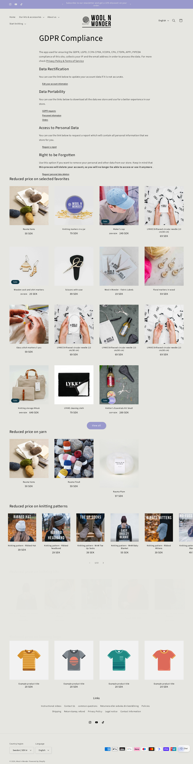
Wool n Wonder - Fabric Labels (119, 289)
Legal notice (111, 711)
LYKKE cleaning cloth (74, 408)
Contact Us (69, 706)
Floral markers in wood (164, 289)
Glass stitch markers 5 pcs (28, 347)
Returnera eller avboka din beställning (119, 706)
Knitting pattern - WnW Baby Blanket (124, 547)
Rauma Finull (74, 482)
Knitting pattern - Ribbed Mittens (159, 547)
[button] (31, 17)
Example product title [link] (29, 683)
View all (96, 425)
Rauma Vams (29, 229)
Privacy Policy (95, 711)
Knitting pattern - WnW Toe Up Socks (90, 547)
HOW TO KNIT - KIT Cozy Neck (133, 613)
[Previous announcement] (62, 4)
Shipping (56, 711)
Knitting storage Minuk (29, 408)
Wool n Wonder (22, 761)
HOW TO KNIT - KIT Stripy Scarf (96, 613)
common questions (87, 706)
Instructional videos (51, 706)
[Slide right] (103, 563)
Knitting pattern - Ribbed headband (56, 547)
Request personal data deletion (55, 174)
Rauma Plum (119, 491)
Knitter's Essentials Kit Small (119, 408)
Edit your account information (55, 84)
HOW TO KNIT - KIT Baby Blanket (59, 615)
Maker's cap (119, 229)
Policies (146, 706)
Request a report (49, 147)
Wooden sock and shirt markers (29, 289)
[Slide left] (89, 563)
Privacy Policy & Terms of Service (65, 61)
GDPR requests (49, 111)
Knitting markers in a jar (73, 229)
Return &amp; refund (74, 711)
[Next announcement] (130, 4)
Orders (45, 120)
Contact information (130, 711)
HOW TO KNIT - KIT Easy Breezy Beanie (23, 615)
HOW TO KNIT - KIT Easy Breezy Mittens (170, 615)
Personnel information (51, 115)
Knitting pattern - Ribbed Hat (22, 545)
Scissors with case (73, 289)
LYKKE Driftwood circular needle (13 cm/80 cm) (164, 230)
